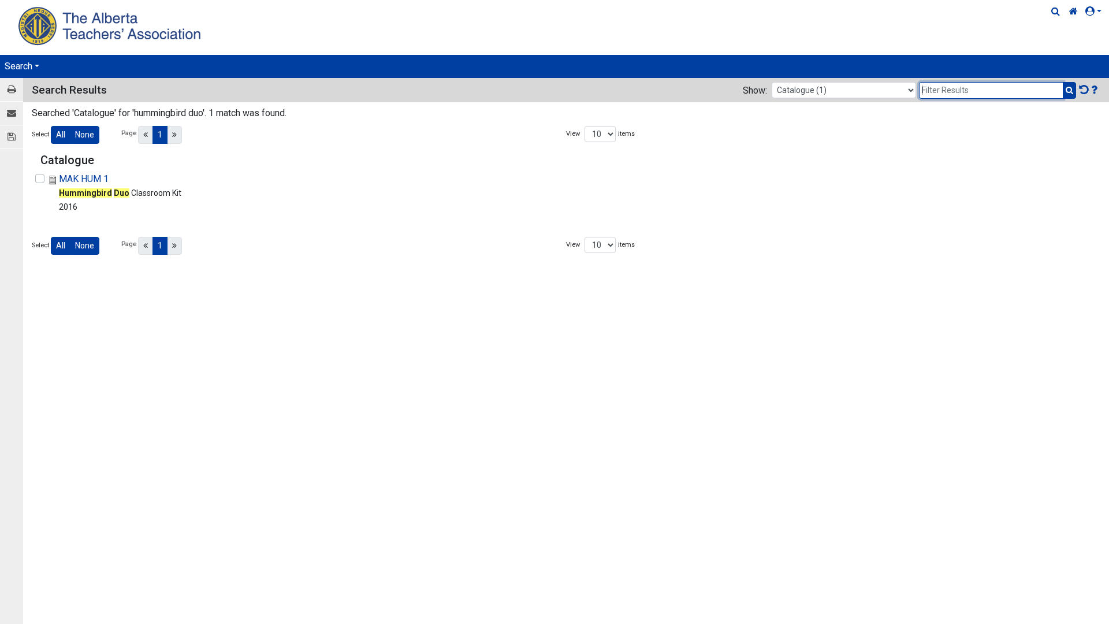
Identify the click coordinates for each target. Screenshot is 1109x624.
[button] (1095, 11)
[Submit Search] (1069, 90)
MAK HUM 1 (84, 178)
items (626, 134)
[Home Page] (111, 25)
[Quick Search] (1056, 11)
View (573, 134)
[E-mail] (11, 113)
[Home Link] (1073, 11)
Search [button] (18, 66)
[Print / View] (11, 90)
